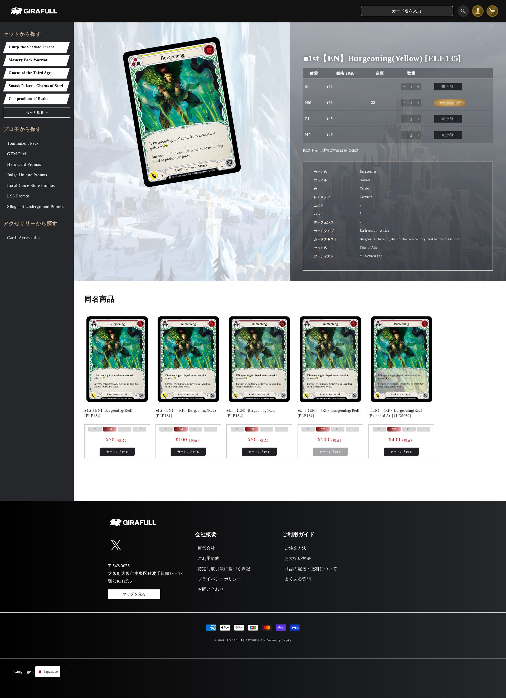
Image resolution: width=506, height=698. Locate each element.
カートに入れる (117, 452)
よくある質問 (298, 579)
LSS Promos (18, 196)
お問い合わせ (211, 589)
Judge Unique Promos (27, 175)
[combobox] (407, 11)
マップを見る (134, 594)
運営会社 (206, 548)
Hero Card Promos (24, 164)
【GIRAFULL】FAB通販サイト (246, 640)
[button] (253, 678)
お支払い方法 (298, 558)
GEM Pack (17, 154)
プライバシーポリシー (219, 579)
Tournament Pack (23, 143)
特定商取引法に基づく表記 (224, 568)
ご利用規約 (209, 558)
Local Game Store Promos (31, 185)
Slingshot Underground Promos (35, 206)
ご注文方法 (295, 548)
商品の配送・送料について (311, 568)
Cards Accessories (23, 237)
